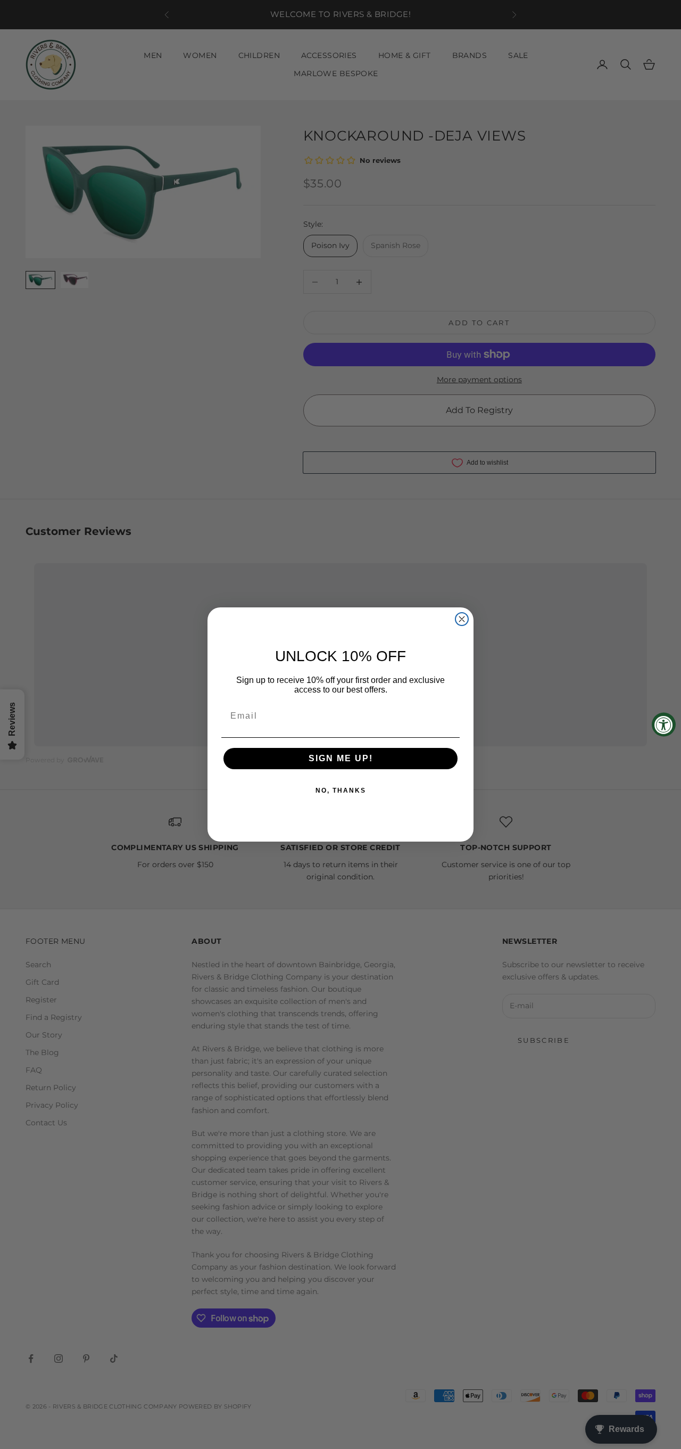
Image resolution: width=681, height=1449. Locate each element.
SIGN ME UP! (341, 758)
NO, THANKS (340, 790)
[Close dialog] (461, 619)
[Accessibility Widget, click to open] (664, 725)
